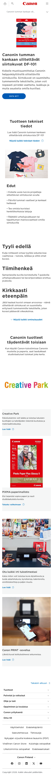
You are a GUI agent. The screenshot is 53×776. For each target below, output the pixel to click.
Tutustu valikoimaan (11, 504)
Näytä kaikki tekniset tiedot (24, 140)
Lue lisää (6, 429)
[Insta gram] (19, 763)
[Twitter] (33, 763)
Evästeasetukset (40, 749)
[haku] (12, 3)
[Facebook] (12, 763)
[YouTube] (40, 763)
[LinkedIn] (26, 763)
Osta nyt (14, 96)
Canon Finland (25, 757)
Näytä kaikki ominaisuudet (27, 319)
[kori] (5, 3)
